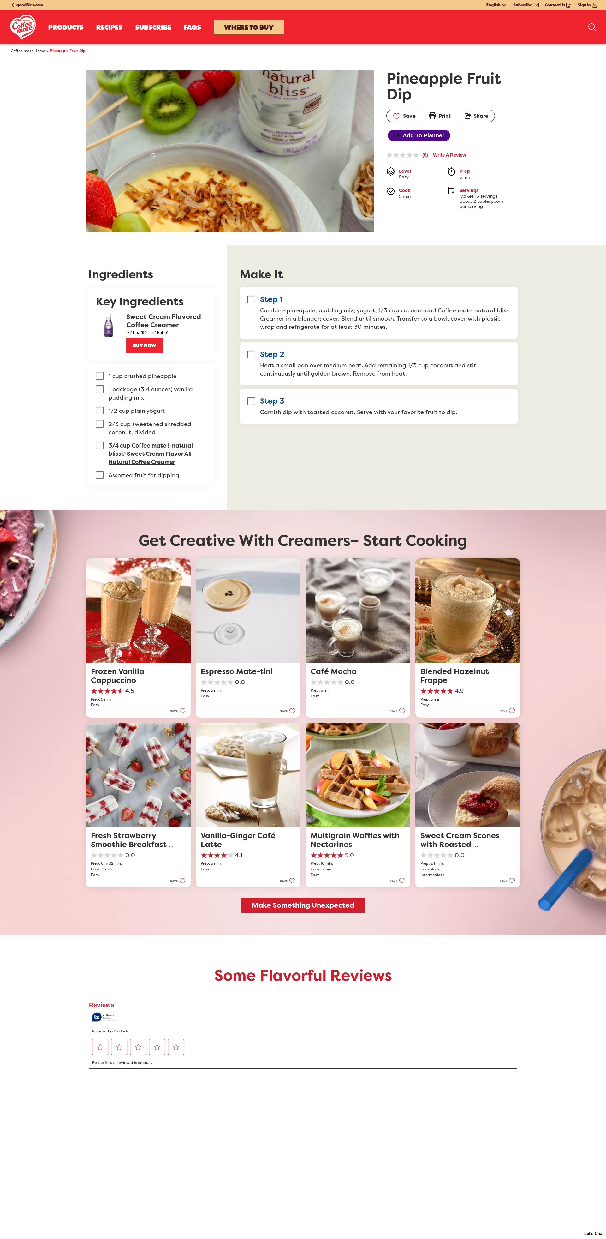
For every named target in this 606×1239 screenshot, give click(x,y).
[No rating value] (404, 155)
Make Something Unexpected (303, 905)
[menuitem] (66, 27)
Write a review (449, 155)
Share (481, 115)
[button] (144, 345)
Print (445, 115)
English (493, 5)
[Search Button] (592, 27)
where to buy (249, 27)
